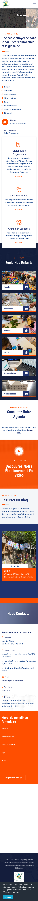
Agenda (7, 287)
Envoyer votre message (13, 778)
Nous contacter (10, 373)
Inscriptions (8, 309)
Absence (7, 330)
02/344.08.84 (6, 691)
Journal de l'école (10, 394)
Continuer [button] (8, 897)
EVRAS (7, 570)
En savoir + (18, 176)
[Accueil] (6, 4)
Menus (6, 352)
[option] (19, 555)
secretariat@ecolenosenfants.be (12, 681)
